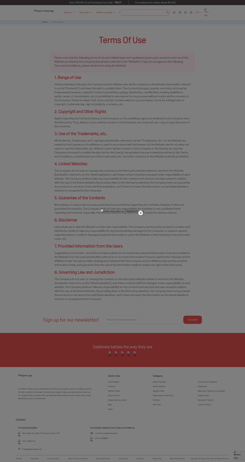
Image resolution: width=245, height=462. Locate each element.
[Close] (140, 213)
